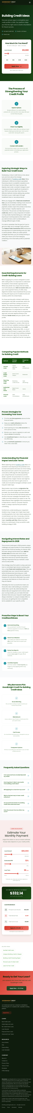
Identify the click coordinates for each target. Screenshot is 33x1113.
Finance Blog (5, 1047)
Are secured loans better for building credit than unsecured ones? (16, 803)
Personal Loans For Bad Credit (11, 962)
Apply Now (15, 66)
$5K (13, 60)
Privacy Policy (5, 1063)
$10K (19, 60)
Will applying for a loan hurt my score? (16, 789)
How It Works (5, 1042)
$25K (26, 60)
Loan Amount (8, 50)
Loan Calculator (6, 1050)
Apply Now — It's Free (16, 988)
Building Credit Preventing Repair (12, 958)
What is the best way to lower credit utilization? (16, 796)
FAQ (3, 1045)
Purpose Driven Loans (7, 1031)
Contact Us (4, 1060)
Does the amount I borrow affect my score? (16, 810)
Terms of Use (5, 1065)
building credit (17, 179)
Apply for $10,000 (15, 928)
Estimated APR (8, 860)
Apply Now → (6, 1012)
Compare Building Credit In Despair (12, 954)
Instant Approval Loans (7, 1024)
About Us (4, 1058)
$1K (7, 60)
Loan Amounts (5, 1029)
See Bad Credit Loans (8, 950)
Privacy (3, 1107)
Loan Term (7, 870)
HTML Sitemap (5, 1070)
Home (3, 10)
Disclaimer (4, 1068)
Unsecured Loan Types (8, 1034)
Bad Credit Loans (6, 1021)
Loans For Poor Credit (8, 965)
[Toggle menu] (29, 2)
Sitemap (20, 1107)
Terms (8, 1107)
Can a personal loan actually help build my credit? (16, 775)
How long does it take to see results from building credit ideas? (16, 782)
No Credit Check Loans (8, 1026)
